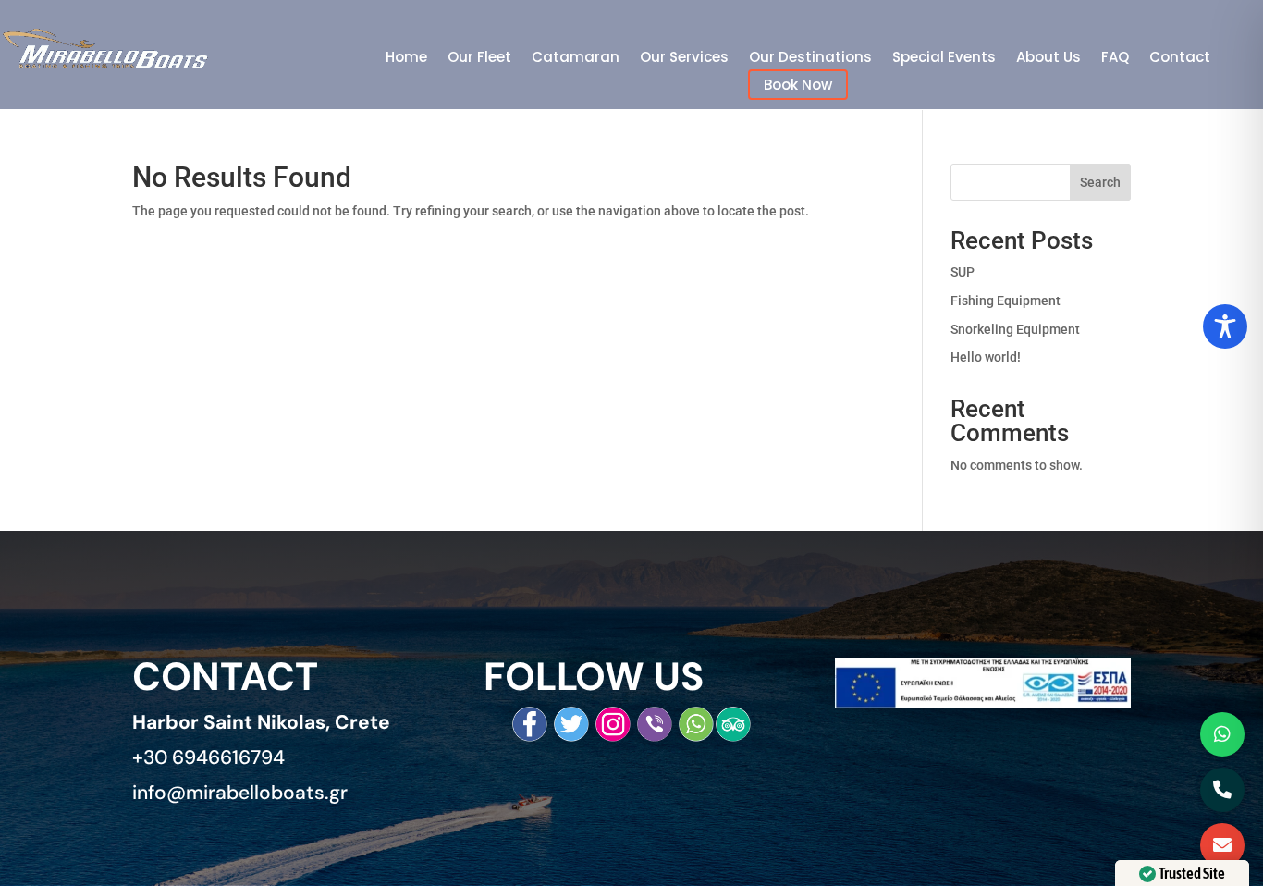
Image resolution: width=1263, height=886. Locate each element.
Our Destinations (810, 59)
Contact (1179, 59)
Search (1100, 182)
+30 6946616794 (208, 757)
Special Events (944, 59)
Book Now (798, 84)
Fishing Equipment (1005, 300)
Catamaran (575, 59)
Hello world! (985, 357)
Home (406, 59)
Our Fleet (479, 59)
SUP (962, 272)
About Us (1048, 59)
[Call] (1222, 790)
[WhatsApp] (1222, 734)
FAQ (1115, 59)
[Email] (1222, 845)
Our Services (684, 59)
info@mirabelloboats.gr (240, 793)
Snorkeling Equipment (1015, 329)
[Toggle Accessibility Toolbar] (1225, 326)
